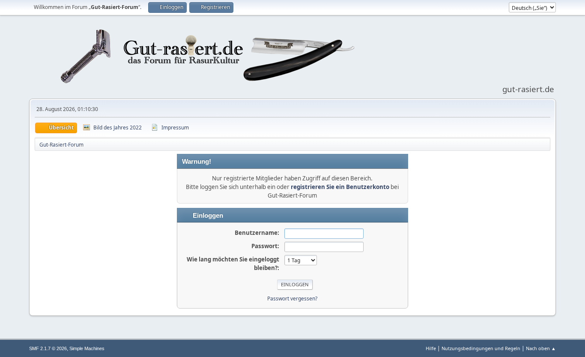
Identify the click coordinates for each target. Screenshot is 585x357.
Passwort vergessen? (292, 298)
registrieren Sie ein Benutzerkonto (340, 187)
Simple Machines (86, 348)
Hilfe (431, 348)
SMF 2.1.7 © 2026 (48, 348)
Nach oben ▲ (541, 348)
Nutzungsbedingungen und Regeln (481, 348)
